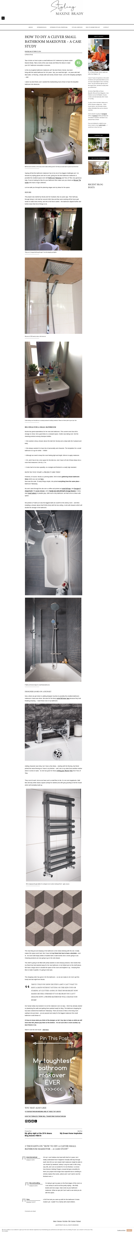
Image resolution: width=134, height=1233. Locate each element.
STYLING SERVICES (77, 27)
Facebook (94, 115)
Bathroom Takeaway (54, 178)
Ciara (27, 1199)
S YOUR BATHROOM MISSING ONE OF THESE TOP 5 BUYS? (43, 1111)
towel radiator (32, 493)
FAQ (69, 1221)
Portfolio (65, 1221)
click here (46, 1030)
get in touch (102, 125)
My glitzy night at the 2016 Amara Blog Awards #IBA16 (38, 1133)
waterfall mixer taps (63, 698)
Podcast (78, 1221)
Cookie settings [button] (121, 1230)
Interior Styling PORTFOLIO (58, 27)
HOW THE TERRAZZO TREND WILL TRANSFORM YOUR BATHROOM (45, 1116)
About (54, 1221)
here (42, 479)
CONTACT (106, 27)
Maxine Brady (29, 54)
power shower (40, 491)
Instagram (104, 113)
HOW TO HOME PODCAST (93, 27)
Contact (73, 1221)
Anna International (31, 1157)
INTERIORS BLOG (42, 27)
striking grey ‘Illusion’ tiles (65, 771)
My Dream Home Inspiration (71, 1132)
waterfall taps (66, 488)
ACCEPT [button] (129, 1230)
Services (59, 1221)
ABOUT (30, 27)
